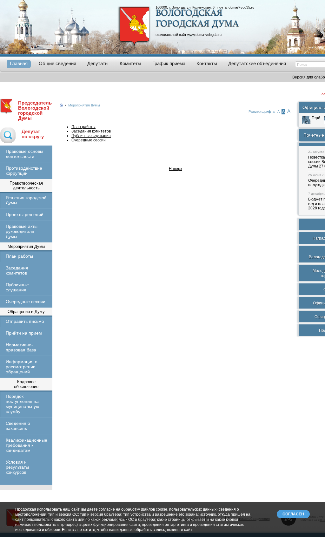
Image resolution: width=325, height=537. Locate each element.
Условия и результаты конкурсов (17, 467)
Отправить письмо (25, 321)
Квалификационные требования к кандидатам (26, 445)
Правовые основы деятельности (24, 154)
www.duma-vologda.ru (204, 35)
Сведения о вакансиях (18, 426)
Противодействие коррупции (24, 171)
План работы (19, 256)
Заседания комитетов (17, 270)
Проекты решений (24, 214)
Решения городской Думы (26, 200)
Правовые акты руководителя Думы (21, 231)
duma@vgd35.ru (241, 7)
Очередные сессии (25, 301)
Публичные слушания (17, 287)
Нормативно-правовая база (21, 347)
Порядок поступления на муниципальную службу (22, 404)
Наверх (175, 169)
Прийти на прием (24, 333)
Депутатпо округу (33, 134)
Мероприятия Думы (84, 105)
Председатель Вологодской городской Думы (35, 110)
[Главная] (61, 105)
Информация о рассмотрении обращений (21, 366)
